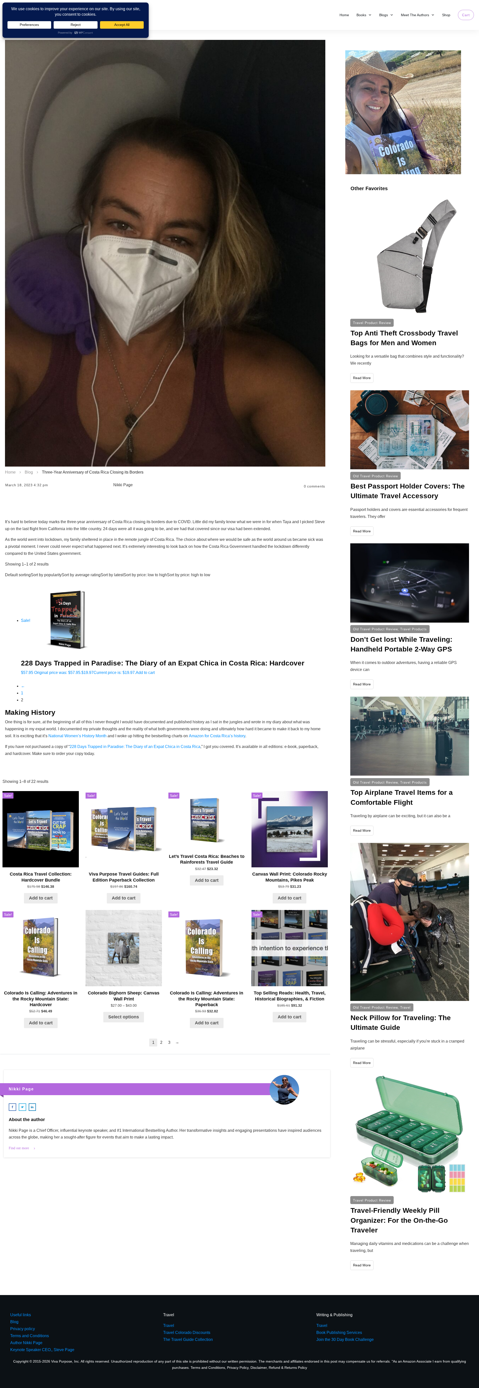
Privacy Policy (237, 1368)
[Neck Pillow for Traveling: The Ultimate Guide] (409, 922)
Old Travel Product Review (375, 476)
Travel (405, 1007)
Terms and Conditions (208, 1368)
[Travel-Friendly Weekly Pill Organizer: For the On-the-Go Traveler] (409, 1134)
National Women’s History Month (77, 736)
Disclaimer (258, 1368)
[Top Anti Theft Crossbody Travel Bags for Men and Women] (409, 257)
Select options (123, 1016)
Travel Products (413, 629)
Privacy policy (22, 1329)
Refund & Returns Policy (288, 1368)
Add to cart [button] (41, 898)
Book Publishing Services (339, 1332)
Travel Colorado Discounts (186, 1332)
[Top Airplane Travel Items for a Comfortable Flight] (409, 736)
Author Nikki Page (26, 1343)
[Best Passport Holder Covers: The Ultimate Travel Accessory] (409, 429)
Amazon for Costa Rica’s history (217, 736)
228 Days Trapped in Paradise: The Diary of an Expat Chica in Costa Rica (135, 746)
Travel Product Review (372, 323)
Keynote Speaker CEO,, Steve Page (42, 1350)
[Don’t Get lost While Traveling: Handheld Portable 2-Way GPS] (409, 582)
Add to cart (145, 672)
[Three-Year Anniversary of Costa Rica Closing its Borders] (165, 253)
